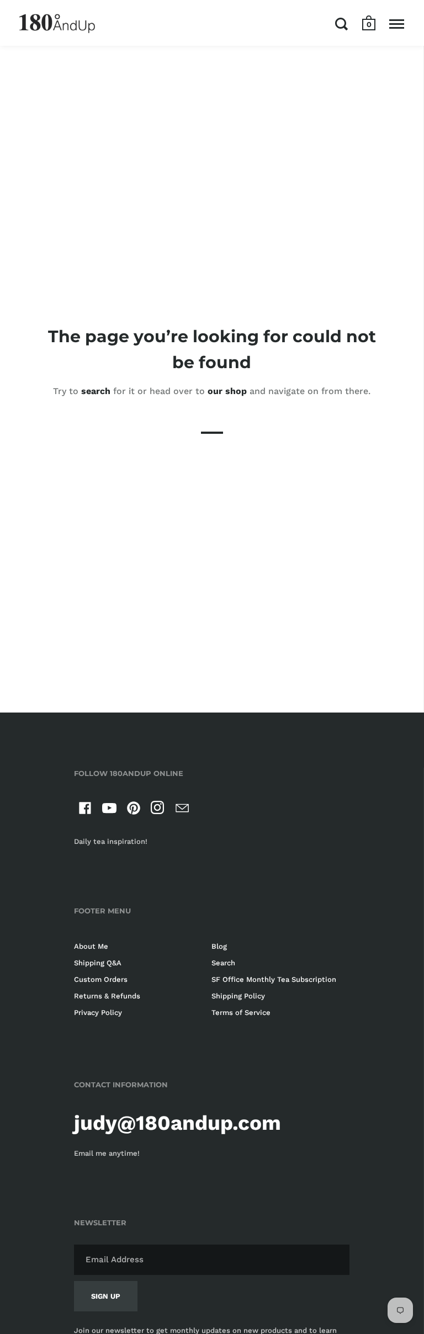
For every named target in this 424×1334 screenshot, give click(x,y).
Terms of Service (241, 1012)
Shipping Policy (238, 996)
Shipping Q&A (97, 963)
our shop (227, 391)
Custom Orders (101, 979)
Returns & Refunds (107, 996)
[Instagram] (158, 810)
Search (223, 963)
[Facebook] (85, 810)
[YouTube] (109, 810)
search (95, 391)
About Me (91, 946)
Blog (219, 946)
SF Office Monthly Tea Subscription (273, 979)
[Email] (182, 810)
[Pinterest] (133, 810)
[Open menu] (396, 24)
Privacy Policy (98, 1012)
